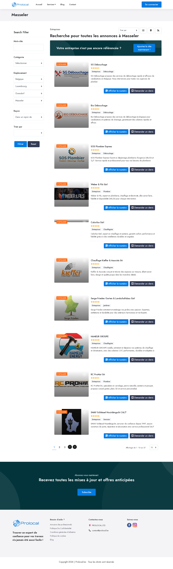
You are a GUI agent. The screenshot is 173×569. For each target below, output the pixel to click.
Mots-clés (18, 41)
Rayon (17, 111)
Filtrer (21, 144)
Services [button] (50, 4)
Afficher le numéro (117, 90)
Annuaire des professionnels (61, 524)
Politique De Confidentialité (60, 528)
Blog (62, 4)
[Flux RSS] (158, 30)
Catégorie (19, 57)
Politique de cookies (58, 536)
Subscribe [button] (86, 492)
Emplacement (20, 73)
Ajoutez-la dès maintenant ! (144, 48)
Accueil (39, 4)
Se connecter (151, 4)
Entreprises (55, 29)
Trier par (18, 126)
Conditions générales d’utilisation (63, 532)
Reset (33, 144)
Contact (72, 4)
